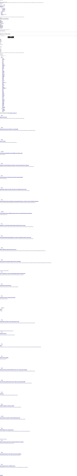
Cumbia (3, 92)
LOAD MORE (1, 475)
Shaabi (3, 105)
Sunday (3, 61)
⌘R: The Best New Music (3, 14)
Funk (2, 81)
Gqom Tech (3, 107)
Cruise (3, 99)
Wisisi (3, 91)
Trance (3, 77)
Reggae (3, 94)
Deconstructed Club (4, 82)
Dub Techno (3, 74)
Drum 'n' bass (3, 88)
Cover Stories (3, 8)
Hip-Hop (3, 68)
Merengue (3, 102)
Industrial (3, 76)
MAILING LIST (1, 6)
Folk (2, 86)
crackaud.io (2, 11)
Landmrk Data (1, 27)
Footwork (3, 72)
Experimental (3, 65)
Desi (2, 106)
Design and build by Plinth (2, 30)
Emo (2, 70)
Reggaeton (3, 71)
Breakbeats (3, 87)
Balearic (3, 78)
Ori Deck (3, 97)
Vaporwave (3, 80)
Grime (3, 79)
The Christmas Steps (2, 23)
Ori (2, 98)
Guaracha (3, 104)
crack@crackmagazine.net (6, 18)
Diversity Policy (1, 25)
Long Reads (3, 9)
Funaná (3, 96)
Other (2, 62)
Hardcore (3, 66)
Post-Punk (3, 73)
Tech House (3, 59)
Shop (1, 13)
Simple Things (1, 21)
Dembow (3, 75)
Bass (2, 64)
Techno (3, 58)
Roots (3, 93)
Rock (2, 69)
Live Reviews (2, 151)
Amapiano (3, 101)
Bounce (3, 100)
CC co (0, 20)
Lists (2, 10)
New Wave (3, 85)
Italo (2, 63)
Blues (2, 90)
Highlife (3, 103)
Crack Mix (3, 109)
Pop (2, 60)
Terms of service (1, 26)
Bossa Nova (3, 95)
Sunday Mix (3, 110)
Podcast (3, 111)
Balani (3, 89)
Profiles (2, 115)
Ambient (3, 67)
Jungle (3, 84)
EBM (2, 83)
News (1, 12)
